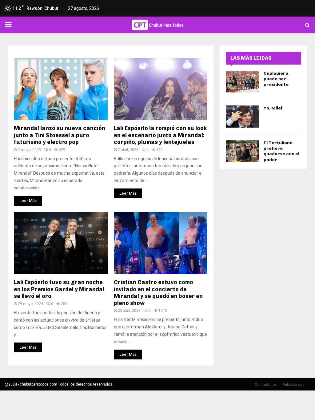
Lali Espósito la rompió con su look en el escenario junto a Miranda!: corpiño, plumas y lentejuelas (160, 135)
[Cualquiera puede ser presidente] (242, 82)
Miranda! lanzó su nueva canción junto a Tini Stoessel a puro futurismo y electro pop (59, 135)
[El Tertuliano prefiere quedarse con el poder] (242, 151)
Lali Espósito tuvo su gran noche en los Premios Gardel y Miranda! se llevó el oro (59, 289)
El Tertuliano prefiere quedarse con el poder (281, 151)
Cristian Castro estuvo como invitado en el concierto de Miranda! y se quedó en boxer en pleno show (158, 293)
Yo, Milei (273, 108)
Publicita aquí (294, 384)
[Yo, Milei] (242, 116)
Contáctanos (266, 384)
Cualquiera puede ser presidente (276, 79)
